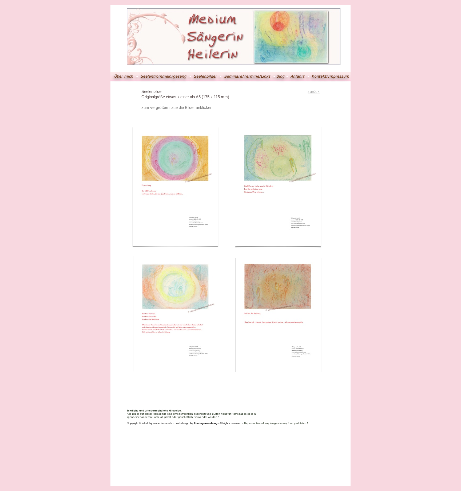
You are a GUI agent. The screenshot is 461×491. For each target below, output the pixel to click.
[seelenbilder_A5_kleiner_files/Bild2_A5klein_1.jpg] (278, 242)
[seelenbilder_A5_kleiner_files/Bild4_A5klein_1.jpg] (278, 371)
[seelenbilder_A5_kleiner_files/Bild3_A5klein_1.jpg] (176, 370)
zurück (314, 91)
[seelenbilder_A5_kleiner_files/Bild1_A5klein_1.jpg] (175, 242)
